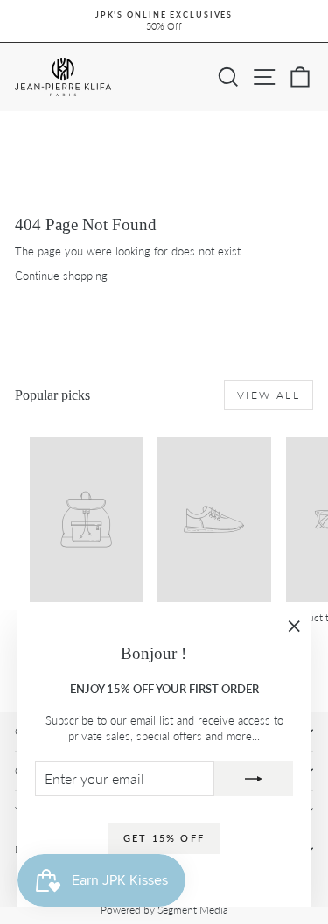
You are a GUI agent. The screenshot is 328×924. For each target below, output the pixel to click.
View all (268, 395)
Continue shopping (61, 276)
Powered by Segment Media (164, 909)
